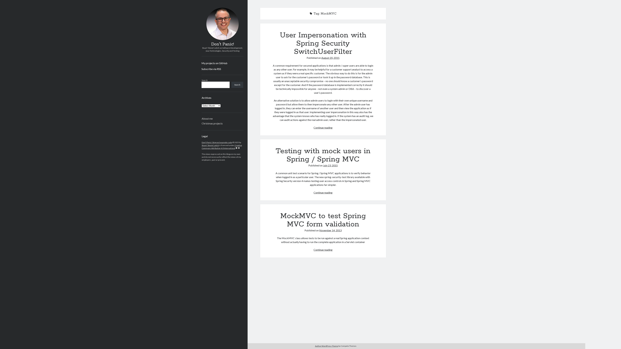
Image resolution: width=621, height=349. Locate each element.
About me (207, 118)
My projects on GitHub (214, 63)
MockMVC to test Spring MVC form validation (323, 220)
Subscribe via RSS (211, 68)
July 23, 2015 (330, 165)
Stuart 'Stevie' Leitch (210, 145)
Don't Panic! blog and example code (217, 142)
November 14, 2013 (330, 230)
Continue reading (323, 127)
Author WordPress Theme (326, 346)
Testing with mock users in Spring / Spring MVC (323, 155)
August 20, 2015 (330, 57)
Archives (206, 97)
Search (205, 80)
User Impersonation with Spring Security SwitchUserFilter (323, 43)
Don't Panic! (222, 44)
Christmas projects (212, 123)
